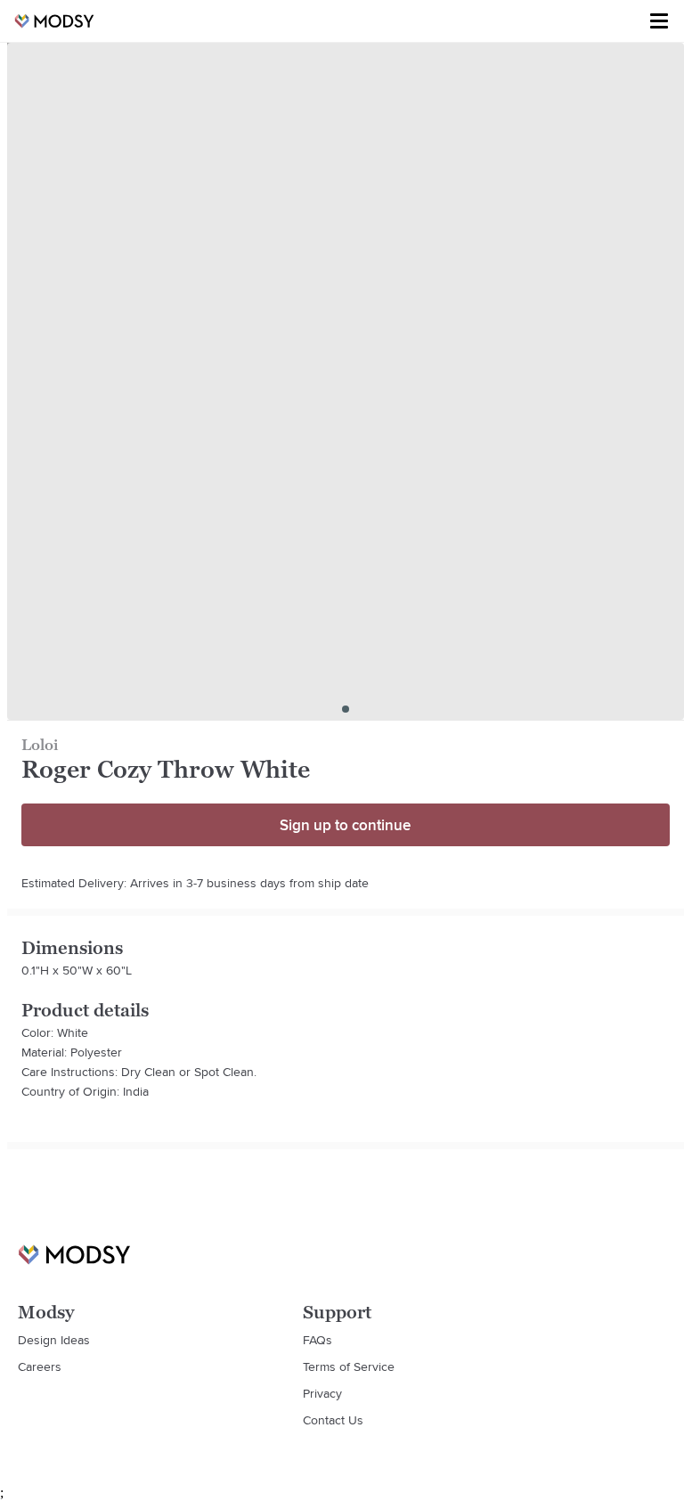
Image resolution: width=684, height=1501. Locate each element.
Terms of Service (349, 1366)
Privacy (322, 1393)
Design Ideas (54, 1340)
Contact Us (333, 1420)
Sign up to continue (345, 825)
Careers (39, 1366)
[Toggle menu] (659, 21)
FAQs (317, 1340)
